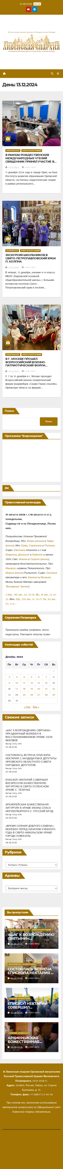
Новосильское (12, 150)
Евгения (33, 577)
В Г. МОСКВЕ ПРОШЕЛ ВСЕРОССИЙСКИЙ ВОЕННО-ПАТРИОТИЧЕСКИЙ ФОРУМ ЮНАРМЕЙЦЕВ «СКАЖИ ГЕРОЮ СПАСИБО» (28, 365)
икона (39, 541)
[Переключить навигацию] (58, 73)
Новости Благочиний (31, 150)
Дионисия (23, 554)
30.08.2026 (17, 944)
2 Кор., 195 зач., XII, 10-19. (20, 594)
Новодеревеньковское (19, 930)
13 (38, 682)
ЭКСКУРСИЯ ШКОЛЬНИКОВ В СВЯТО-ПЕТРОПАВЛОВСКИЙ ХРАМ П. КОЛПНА (30, 258)
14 (46, 682)
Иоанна (23, 559)
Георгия (35, 559)
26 (31, 694)
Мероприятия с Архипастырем (22, 964)
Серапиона (35, 545)
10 (16, 682)
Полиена (49, 545)
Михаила (46, 577)
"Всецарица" (13, 586)
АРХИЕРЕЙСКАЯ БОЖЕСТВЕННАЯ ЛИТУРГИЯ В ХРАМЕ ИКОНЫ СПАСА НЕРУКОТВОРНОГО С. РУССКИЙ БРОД (29, 808)
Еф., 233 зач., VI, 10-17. (29, 599)
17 (16, 688)
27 (38, 694)
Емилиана (19, 550)
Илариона (11, 554)
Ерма (24, 545)
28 (46, 694)
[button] (52, 73)
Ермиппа (37, 554)
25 (24, 694)
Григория (51, 572)
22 (53, 688)
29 (53, 694)
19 (31, 688)
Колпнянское (12, 250)
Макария (11, 568)
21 (46, 688)
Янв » (36, 707)
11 (24, 682)
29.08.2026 (17, 1047)
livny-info (30, 167)
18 (24, 688)
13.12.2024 (14, 167)
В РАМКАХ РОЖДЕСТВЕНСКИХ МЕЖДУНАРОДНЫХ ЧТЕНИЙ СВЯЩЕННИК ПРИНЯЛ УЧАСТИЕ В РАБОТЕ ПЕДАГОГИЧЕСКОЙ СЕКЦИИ (29, 161)
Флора (30, 541)
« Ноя (27, 707)
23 (9, 694)
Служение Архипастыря (19, 998)
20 (38, 688)
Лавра (50, 541)
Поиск (9, 411)
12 (31, 682)
